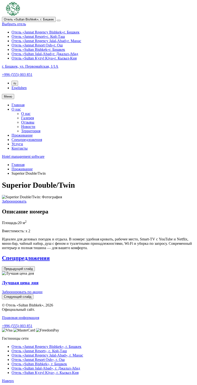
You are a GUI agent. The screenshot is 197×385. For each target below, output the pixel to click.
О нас (16, 109)
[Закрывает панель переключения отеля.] (59, 20)
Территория (30, 131)
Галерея (27, 118)
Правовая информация (20, 318)
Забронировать (14, 201)
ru (14, 83)
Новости (28, 127)
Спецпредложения (27, 140)
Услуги (17, 144)
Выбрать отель (14, 24)
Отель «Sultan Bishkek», (39, 364)
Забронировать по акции (22, 292)
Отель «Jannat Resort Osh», (38, 360)
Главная (18, 105)
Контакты (20, 148)
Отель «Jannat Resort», (39, 351)
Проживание (22, 135)
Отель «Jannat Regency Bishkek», (46, 347)
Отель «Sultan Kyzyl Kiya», (45, 373)
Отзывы (27, 122)
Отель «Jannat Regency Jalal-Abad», (47, 355)
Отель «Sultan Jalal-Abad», (46, 368)
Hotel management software (23, 156)
